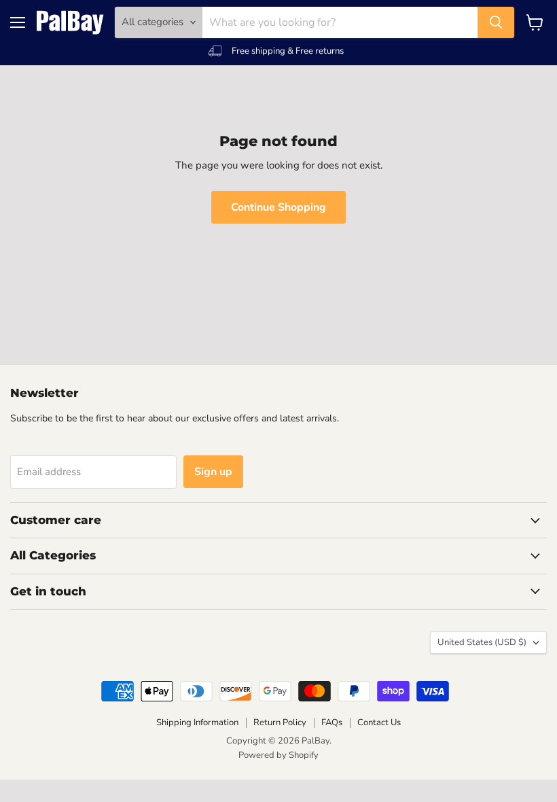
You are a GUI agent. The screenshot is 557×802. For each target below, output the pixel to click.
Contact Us (379, 722)
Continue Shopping (278, 207)
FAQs (331, 722)
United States (481, 642)
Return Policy (279, 722)
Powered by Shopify (278, 755)
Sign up (213, 471)
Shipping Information (197, 722)
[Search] (496, 22)
